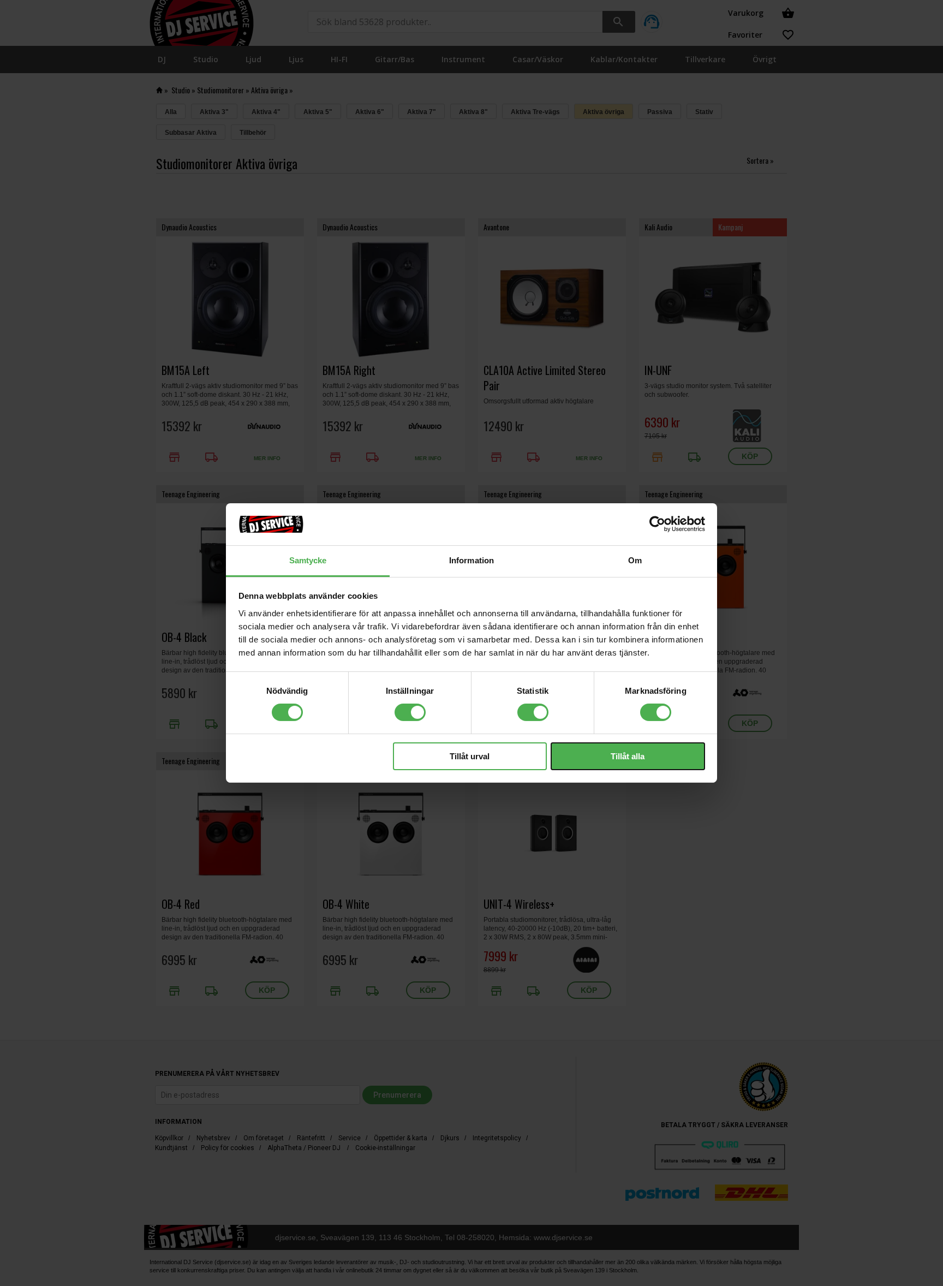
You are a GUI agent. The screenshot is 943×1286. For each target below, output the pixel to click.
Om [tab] (635, 560)
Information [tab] (471, 560)
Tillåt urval (470, 756)
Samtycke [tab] (308, 560)
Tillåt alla (627, 756)
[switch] (410, 712)
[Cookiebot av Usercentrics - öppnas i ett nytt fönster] (657, 524)
